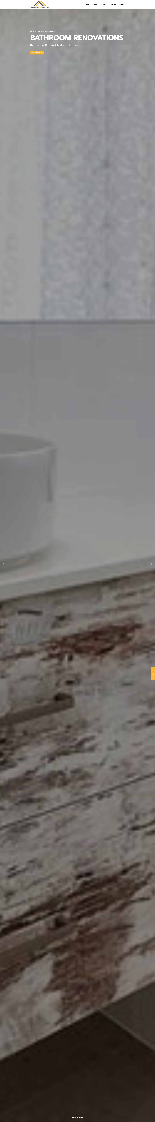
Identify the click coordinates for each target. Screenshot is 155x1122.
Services (103, 4)
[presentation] (3, 564)
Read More (43, 52)
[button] (73, 1117)
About (95, 4)
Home (87, 4)
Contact (122, 4)
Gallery (113, 4)
